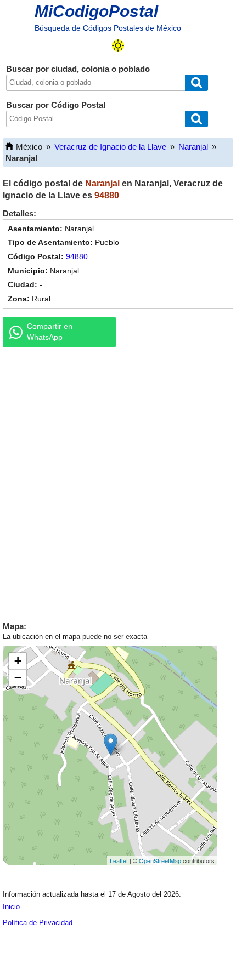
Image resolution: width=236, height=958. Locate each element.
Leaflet (119, 860)
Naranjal (193, 146)
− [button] (17, 678)
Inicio (11, 907)
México (29, 146)
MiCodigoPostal (96, 11)
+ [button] (17, 661)
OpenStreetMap (160, 860)
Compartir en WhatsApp (49, 331)
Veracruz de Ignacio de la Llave (110, 146)
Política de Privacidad (37, 923)
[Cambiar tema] (118, 45)
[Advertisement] (118, 482)
